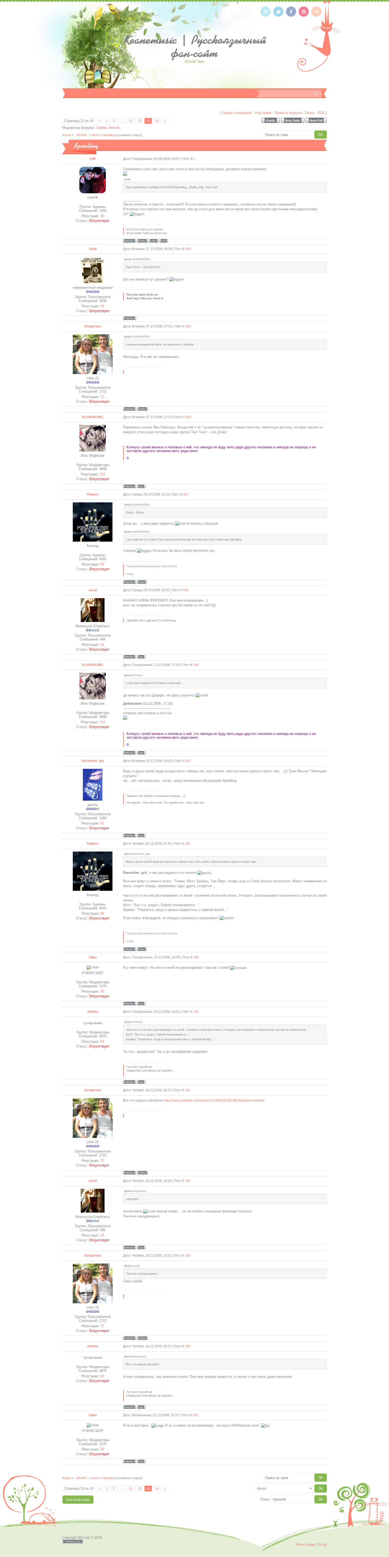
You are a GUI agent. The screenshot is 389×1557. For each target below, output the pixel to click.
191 (187, 1090)
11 (130, 121)
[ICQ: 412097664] (141, 486)
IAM (93, 159)
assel (93, 590)
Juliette (101, 128)
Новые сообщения (236, 113)
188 (187, 843)
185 (185, 590)
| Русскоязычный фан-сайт (194, 46)
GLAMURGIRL (92, 417)
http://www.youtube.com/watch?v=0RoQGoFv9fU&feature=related (214, 1100)
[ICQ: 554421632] (141, 1082)
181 (188, 249)
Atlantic (114, 128)
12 (139, 121)
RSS (321, 113)
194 (187, 1346)
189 (196, 957)
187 (188, 761)
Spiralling (108, 135)
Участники (263, 113)
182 (188, 326)
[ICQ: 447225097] (164, 241)
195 (195, 1415)
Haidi (93, 249)
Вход (323, 1544)
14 (157, 121)
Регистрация (306, 1544)
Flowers (93, 494)
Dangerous (92, 326)
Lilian (93, 957)
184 (185, 494)
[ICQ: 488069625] (141, 1003)
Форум (66, 135)
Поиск (309, 113)
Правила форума (288, 113)
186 (196, 665)
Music (95, 135)
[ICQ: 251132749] (141, 835)
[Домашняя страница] (154, 241)
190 (196, 1012)
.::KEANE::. (81, 135)
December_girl (93, 761)
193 (187, 1255)
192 (187, 1181)
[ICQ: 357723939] (141, 657)
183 (188, 417)
